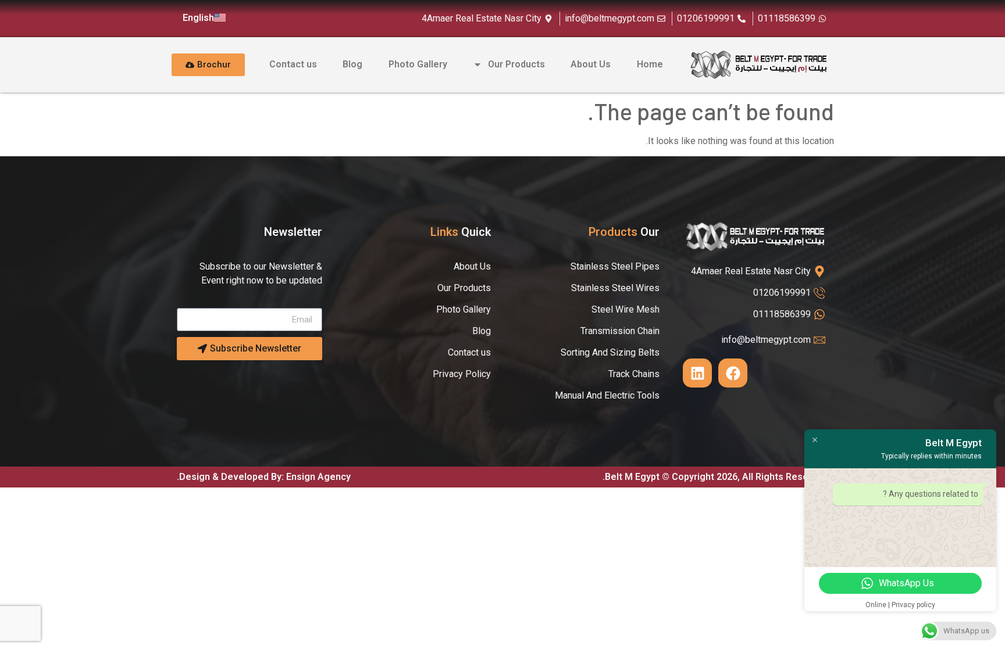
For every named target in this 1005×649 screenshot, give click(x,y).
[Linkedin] (697, 373)
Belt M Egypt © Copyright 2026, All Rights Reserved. (715, 476)
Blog (352, 64)
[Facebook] (732, 373)
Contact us (293, 64)
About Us (591, 64)
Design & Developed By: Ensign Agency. (264, 476)
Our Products (516, 64)
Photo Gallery (418, 64)
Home (650, 64)
